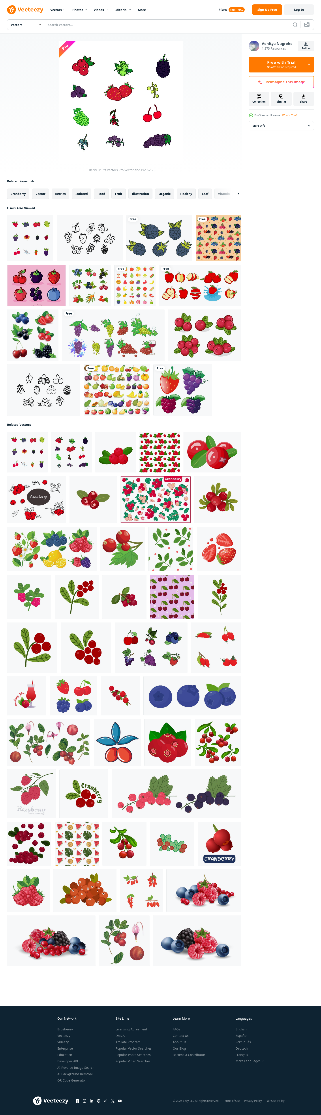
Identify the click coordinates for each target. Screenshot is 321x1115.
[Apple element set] (200, 285)
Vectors (56, 10)
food (101, 194)
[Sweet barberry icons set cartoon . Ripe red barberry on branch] (141, 890)
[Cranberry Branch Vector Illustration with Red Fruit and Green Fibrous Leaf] (29, 597)
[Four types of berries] (182, 390)
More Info (258, 126)
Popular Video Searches (133, 1061)
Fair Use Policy (275, 1101)
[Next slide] (234, 194)
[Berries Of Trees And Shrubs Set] (90, 285)
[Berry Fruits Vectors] (30, 238)
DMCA (120, 1036)
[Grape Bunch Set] (113, 335)
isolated (81, 194)
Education (64, 1055)
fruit (118, 194)
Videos (99, 10)
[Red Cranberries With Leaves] (204, 335)
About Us (179, 1042)
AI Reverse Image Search (75, 1067)
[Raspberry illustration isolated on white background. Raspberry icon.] (28, 890)
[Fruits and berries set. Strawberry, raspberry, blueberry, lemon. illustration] (52, 549)
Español (241, 1036)
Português (243, 1042)
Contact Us (181, 1036)
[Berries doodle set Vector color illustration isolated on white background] (151, 647)
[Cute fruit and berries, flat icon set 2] (135, 285)
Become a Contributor (189, 1055)
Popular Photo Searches (133, 1055)
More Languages (248, 1061)
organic (165, 194)
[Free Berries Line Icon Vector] (90, 238)
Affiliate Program (128, 1042)
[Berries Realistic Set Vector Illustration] (32, 335)
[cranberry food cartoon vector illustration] (124, 844)
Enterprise (65, 1048)
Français (242, 1055)
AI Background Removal (75, 1074)
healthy (186, 194)
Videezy (63, 1042)
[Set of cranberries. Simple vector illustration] (29, 844)
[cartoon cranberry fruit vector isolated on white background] (219, 844)
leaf (205, 194)
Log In (299, 9)
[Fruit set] (117, 390)
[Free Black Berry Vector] (159, 238)
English (241, 1029)
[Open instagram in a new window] (84, 1101)
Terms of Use (231, 1101)
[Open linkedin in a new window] (91, 1101)
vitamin (224, 194)
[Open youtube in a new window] (120, 1101)
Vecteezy (63, 1036)
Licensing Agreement (131, 1029)
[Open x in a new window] (113, 1101)
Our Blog (179, 1048)
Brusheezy (65, 1029)
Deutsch (242, 1048)
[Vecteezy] (25, 9)
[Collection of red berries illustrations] (216, 647)
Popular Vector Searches (134, 1048)
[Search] (295, 24)
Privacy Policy (253, 1101)
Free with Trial (281, 64)
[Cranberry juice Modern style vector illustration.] (26, 695)
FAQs (176, 1029)
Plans (223, 9)
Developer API (67, 1061)
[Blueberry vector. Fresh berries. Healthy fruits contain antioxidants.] (73, 695)
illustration (140, 194)
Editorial (121, 10)
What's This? (289, 115)
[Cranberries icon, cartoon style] (117, 742)
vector (40, 194)
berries (60, 194)
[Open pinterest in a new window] (98, 1101)
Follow (306, 48)
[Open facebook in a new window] (77, 1101)
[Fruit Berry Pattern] (218, 238)
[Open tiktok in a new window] (105, 1101)
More (142, 10)
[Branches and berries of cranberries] (170, 549)
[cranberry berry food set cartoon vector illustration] (218, 742)
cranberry (18, 194)
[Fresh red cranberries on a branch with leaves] (122, 549)
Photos (77, 10)
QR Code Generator (71, 1080)
